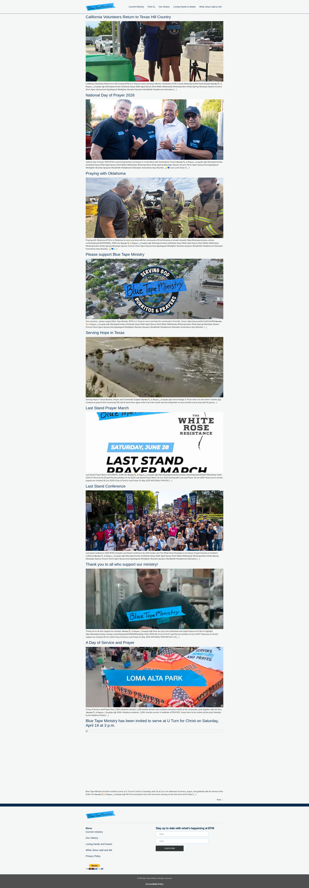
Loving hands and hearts (99, 844)
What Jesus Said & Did (210, 7)
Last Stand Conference (106, 486)
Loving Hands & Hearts (184, 7)
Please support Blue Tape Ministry (115, 254)
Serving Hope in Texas (105, 332)
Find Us (151, 7)
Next (220, 800)
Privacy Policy (93, 856)
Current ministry (94, 832)
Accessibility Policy (154, 884)
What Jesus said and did (99, 850)
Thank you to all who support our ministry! (122, 564)
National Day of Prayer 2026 (110, 95)
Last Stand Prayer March (107, 408)
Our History (164, 7)
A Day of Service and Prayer (110, 642)
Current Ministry (136, 7)
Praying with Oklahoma (106, 173)
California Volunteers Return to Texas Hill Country (128, 17)
